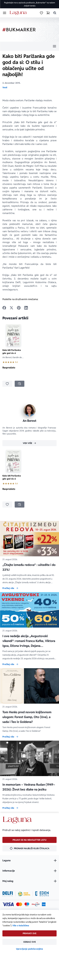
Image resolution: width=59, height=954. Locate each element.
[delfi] (7, 893)
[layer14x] (44, 904)
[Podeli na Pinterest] (19, 308)
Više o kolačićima (20, 925)
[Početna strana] (19, 13)
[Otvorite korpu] (48, 13)
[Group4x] (27, 904)
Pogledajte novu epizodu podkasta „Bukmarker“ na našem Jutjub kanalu (29, 4)
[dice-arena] (24, 893)
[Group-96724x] (35, 904)
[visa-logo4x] (8, 904)
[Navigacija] (29, 46)
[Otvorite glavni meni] (4, 13)
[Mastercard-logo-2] (19, 904)
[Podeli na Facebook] (4, 308)
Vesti (4, 87)
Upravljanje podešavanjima (29, 948)
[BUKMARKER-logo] (19, 29)
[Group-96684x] (42, 893)
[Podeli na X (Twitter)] (11, 308)
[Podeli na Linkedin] (26, 308)
